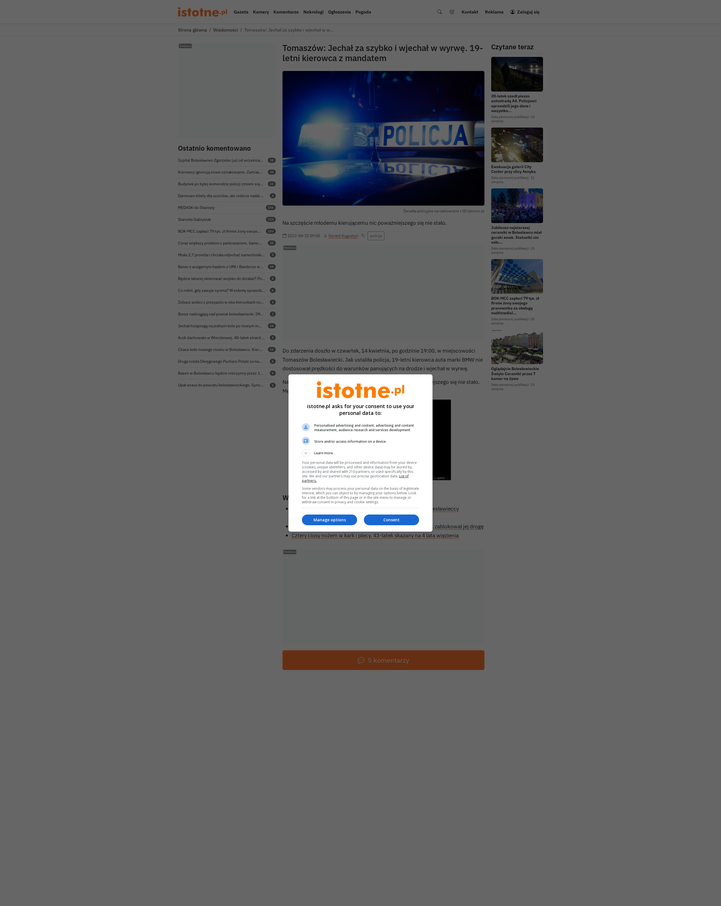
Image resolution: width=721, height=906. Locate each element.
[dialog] (360, 453)
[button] (360, 453)
